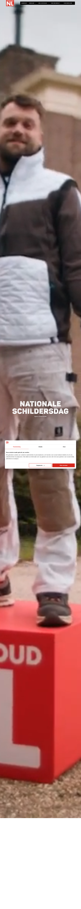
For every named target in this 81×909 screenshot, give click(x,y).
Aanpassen (39, 465)
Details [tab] (40, 446)
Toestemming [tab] (16, 446)
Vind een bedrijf (55, 3)
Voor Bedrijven (68, 3)
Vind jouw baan (42, 3)
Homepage (24, 3)
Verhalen (31, 3)
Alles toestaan (63, 465)
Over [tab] (64, 446)
